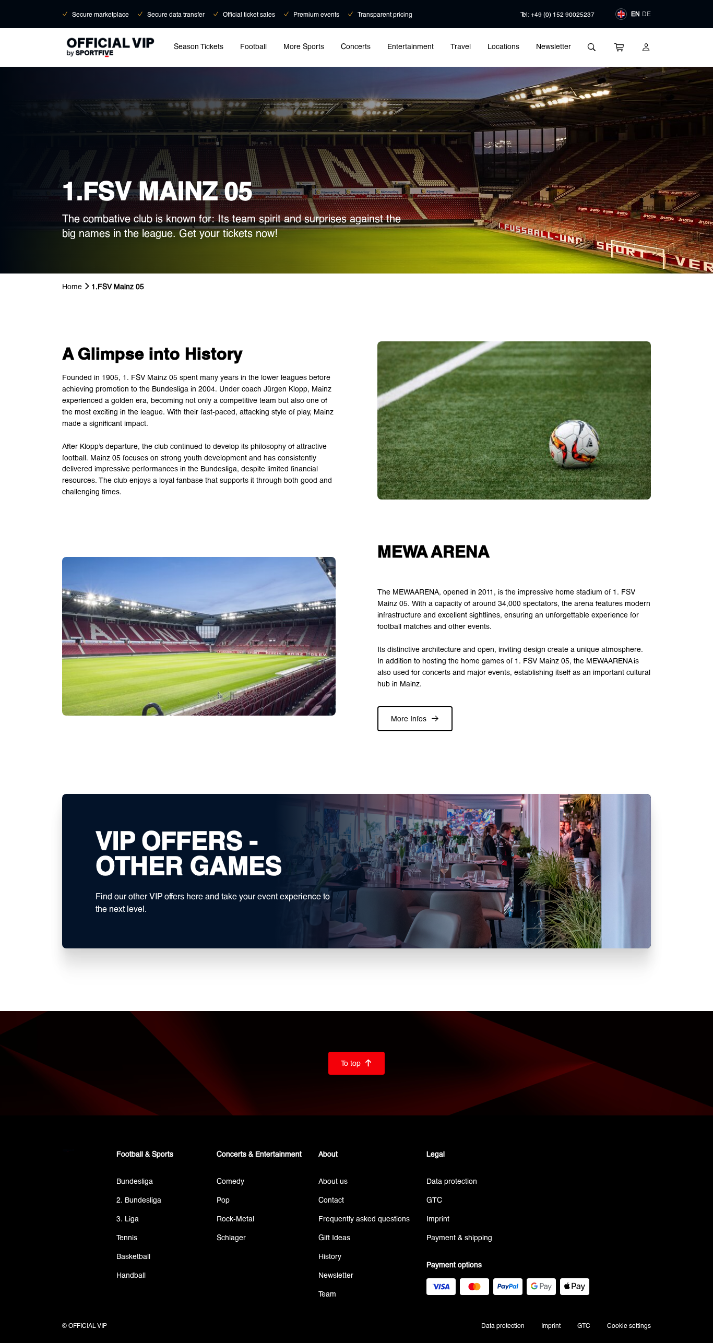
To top (356, 1063)
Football (253, 46)
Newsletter (553, 46)
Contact (331, 1199)
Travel (460, 46)
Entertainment (410, 46)
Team (327, 1293)
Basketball (133, 1256)
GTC (434, 1199)
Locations (503, 46)
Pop (223, 1199)
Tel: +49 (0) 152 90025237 (557, 14)
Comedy (230, 1180)
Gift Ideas (334, 1237)
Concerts (356, 46)
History (329, 1256)
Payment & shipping (459, 1237)
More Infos (415, 718)
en (635, 13)
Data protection (451, 1180)
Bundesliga (134, 1180)
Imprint (437, 1218)
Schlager (231, 1237)
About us (333, 1180)
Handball (131, 1274)
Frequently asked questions (364, 1218)
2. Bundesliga (138, 1199)
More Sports (303, 46)
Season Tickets (198, 46)
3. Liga (127, 1218)
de (646, 13)
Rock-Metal (235, 1218)
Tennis (126, 1237)
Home (72, 286)
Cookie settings (629, 1325)
